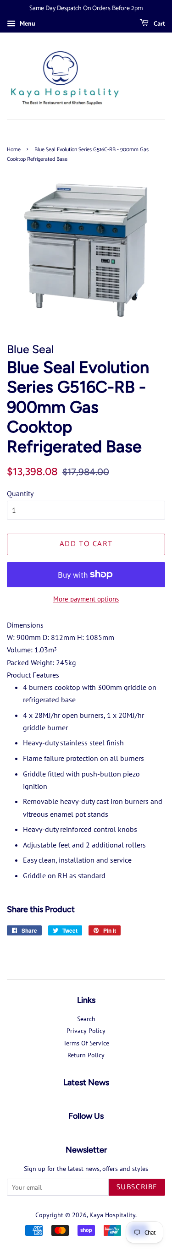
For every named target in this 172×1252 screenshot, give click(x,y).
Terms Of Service (86, 1043)
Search (86, 1019)
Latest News (86, 1082)
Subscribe (137, 1187)
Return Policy (86, 1055)
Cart (158, 24)
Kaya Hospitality (112, 1215)
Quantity (20, 493)
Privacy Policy (86, 1031)
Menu (26, 23)
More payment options (86, 599)
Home (14, 149)
